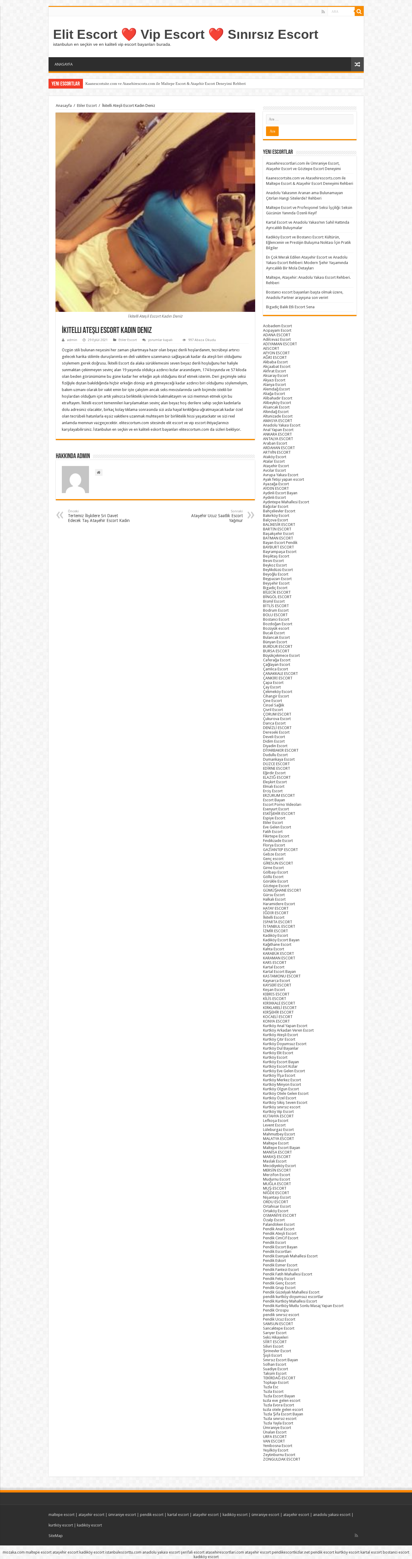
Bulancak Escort (276, 637)
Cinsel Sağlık (273, 705)
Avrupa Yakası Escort (280, 475)
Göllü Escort (273, 876)
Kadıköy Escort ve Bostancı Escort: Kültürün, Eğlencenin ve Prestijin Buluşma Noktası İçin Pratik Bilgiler (308, 242)
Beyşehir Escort (276, 583)
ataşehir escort (91, 1514)
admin (72, 340)
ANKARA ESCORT (277, 434)
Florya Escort (274, 845)
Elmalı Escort (273, 786)
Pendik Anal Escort (278, 1229)
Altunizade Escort (278, 416)
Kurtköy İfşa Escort (279, 1075)
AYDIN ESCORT (276, 488)
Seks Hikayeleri (275, 1337)
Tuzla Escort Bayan (279, 1396)
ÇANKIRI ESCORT (278, 678)
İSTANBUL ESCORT (279, 926)
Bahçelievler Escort (279, 511)
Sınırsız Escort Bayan (280, 1360)
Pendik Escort (274, 1242)
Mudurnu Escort (276, 1179)
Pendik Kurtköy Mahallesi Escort (290, 1301)
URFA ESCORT (275, 1436)
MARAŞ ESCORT (277, 1156)
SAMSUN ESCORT (278, 1323)
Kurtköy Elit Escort (278, 1053)
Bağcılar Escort (275, 506)
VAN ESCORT (274, 1441)
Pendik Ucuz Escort (279, 1319)
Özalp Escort (274, 1220)
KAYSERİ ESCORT (277, 985)
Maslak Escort (275, 1161)
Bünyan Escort (275, 642)
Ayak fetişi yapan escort (283, 479)
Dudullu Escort (275, 755)
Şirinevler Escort (277, 1351)
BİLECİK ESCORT (277, 592)
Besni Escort (273, 560)
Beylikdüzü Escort (278, 569)
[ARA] (359, 11)
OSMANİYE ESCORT (279, 1215)
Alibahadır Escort (277, 398)
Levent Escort (274, 1125)
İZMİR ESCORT (275, 931)
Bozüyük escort (276, 628)
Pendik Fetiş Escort (279, 1278)
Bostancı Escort (276, 619)
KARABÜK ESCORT (278, 953)
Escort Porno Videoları (282, 804)
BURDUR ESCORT (278, 646)
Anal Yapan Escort (278, 429)
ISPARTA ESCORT (277, 922)
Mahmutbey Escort (279, 1134)
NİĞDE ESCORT (276, 1193)
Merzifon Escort (276, 1174)
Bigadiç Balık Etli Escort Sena (290, 307)
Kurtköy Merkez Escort (282, 1080)
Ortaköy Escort (275, 1211)
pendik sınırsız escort (281, 1314)
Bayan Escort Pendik (280, 542)
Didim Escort (274, 741)
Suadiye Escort (275, 1369)
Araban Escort (275, 443)
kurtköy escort (61, 1525)
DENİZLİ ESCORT (277, 727)
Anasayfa (64, 105)
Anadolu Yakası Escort (281, 425)
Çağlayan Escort (276, 664)
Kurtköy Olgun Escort (281, 1089)
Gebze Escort (274, 854)
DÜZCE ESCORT (276, 764)
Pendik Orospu (276, 1310)
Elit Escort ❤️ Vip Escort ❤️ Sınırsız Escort (185, 34)
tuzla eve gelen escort (281, 1400)
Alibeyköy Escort (277, 402)
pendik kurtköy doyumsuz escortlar (293, 1296)
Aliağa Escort (274, 393)
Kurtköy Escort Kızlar (280, 1066)
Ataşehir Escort (276, 466)
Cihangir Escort (276, 696)
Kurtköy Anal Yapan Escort (285, 1025)
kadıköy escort (235, 1514)
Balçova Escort (275, 520)
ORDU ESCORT (275, 1202)
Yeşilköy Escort (275, 1450)
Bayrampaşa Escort (279, 551)
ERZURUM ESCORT (279, 795)
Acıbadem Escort (277, 326)
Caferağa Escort (276, 660)
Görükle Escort (275, 881)
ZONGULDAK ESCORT (281, 1459)
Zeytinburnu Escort (279, 1454)
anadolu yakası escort (331, 1514)
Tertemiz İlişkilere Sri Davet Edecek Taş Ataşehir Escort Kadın (99, 516)
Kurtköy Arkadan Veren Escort (288, 1030)
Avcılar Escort (274, 470)
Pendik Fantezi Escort (281, 1269)
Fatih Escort (273, 831)
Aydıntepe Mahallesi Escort (286, 502)
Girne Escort (273, 867)
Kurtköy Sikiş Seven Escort (285, 1102)
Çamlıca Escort (275, 669)
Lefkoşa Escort (275, 1120)
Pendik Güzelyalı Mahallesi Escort (291, 1292)
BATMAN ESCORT (278, 538)
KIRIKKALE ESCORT (279, 1003)
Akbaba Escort (275, 362)
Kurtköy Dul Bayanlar (281, 1048)
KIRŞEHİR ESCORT (278, 1012)
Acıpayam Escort (277, 330)
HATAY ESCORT (276, 908)
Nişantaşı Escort (277, 1197)
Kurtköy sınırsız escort (281, 1107)
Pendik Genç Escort (279, 1283)
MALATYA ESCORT (278, 1138)
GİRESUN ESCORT (278, 863)
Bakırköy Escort (276, 515)
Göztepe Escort (276, 886)
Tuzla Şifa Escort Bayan (283, 1414)
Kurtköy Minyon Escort (282, 1084)
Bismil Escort (274, 601)
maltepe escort (61, 1514)
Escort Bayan (274, 800)
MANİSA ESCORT (277, 1152)
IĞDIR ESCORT (276, 913)
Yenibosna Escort (277, 1445)
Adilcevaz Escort (277, 339)
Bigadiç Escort (275, 587)
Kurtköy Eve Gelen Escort (284, 1071)
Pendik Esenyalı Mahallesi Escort (290, 1256)
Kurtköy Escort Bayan (281, 1062)
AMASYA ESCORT (277, 420)
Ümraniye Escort (277, 1427)
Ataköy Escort (274, 457)
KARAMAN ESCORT (279, 958)
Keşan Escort (274, 989)
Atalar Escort (274, 461)
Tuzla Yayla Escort (278, 1423)
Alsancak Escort (276, 407)
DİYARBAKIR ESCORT (281, 750)
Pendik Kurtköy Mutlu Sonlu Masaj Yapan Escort (303, 1305)
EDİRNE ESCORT (276, 768)
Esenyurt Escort (276, 809)
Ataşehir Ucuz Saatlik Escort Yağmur (217, 516)
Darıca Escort (274, 723)
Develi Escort (274, 736)
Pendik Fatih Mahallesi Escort (287, 1274)
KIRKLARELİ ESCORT (280, 1007)
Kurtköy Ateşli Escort (280, 1035)
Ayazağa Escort (276, 484)
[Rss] (323, 11)
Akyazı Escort (274, 380)
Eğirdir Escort (274, 773)
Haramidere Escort (279, 904)
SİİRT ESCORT (275, 1342)
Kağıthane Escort (277, 944)
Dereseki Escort (276, 732)
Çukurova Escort (277, 718)
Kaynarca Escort (276, 980)
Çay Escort (272, 687)
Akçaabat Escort (276, 366)
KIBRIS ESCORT (276, 994)
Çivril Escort (273, 709)
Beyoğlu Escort (275, 574)
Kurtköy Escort (275, 1057)
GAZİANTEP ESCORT (280, 849)
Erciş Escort (273, 791)
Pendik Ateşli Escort (279, 1233)
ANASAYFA (64, 64)
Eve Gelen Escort (277, 827)
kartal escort (178, 1514)
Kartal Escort (273, 967)
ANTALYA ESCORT (278, 438)
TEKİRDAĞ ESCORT (279, 1378)
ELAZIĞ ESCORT (277, 777)
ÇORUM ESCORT (277, 714)
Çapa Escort (273, 682)
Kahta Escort (273, 949)
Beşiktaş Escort (276, 556)
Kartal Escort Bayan (279, 971)
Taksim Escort (275, 1373)
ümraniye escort (122, 1514)
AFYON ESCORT (276, 353)
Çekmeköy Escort (277, 691)
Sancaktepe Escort (278, 1328)
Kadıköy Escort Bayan (281, 940)
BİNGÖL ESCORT (277, 597)
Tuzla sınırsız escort (279, 1418)
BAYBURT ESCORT (278, 547)
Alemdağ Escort (276, 389)
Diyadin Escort (275, 746)
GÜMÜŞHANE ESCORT (282, 890)
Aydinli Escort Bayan (280, 493)
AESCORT (271, 348)
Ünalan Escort (275, 1432)
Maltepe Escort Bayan (281, 1147)
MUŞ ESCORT (275, 1188)
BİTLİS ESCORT (276, 606)
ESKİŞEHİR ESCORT (279, 813)
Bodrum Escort (276, 610)
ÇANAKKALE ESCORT (280, 673)
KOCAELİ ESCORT (278, 1016)
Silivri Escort (273, 1346)
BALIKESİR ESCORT (279, 524)
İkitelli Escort (273, 917)
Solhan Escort (274, 1364)
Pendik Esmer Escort (280, 1265)
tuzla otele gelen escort (283, 1409)
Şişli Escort (272, 1355)
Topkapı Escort (276, 1382)
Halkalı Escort (274, 899)
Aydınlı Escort (274, 497)
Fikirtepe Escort (276, 836)
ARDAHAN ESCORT (279, 448)
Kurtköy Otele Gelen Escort (286, 1093)
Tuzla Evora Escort (278, 1405)
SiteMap (56, 1535)
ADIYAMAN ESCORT (280, 344)
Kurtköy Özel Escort (279, 1098)
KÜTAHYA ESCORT (278, 1116)
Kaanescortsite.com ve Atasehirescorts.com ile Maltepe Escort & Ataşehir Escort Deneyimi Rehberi (165, 83)
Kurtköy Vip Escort (278, 1111)
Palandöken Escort (279, 1224)
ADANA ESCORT (276, 335)
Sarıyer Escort (275, 1333)
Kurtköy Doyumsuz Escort (284, 1044)
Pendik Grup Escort (279, 1287)
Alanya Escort (274, 384)
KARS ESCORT (275, 962)
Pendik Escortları (277, 1251)
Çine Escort (272, 700)
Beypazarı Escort (277, 578)
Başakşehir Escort (278, 533)
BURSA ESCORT (276, 651)
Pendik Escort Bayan (280, 1247)
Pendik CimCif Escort (280, 1238)
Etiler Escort (87, 105)
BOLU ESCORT (275, 615)
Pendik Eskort (274, 1260)
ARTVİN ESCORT (277, 452)
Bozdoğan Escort (277, 624)
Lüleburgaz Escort (278, 1129)
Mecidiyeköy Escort (279, 1165)
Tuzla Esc (270, 1387)
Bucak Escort (274, 633)
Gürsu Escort (274, 895)
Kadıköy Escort (275, 935)
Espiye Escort (274, 818)
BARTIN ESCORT (277, 529)
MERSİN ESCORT (277, 1170)
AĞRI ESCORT (275, 357)
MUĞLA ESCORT (277, 1184)
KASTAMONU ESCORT (282, 976)
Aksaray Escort (275, 375)
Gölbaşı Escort (275, 872)
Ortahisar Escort (277, 1206)
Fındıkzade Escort (278, 840)
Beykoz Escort (275, 565)
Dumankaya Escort (279, 759)
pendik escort (151, 1514)
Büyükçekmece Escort (281, 655)
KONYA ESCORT (276, 1021)
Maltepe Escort (276, 1143)
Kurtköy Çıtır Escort (279, 1039)
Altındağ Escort (276, 411)
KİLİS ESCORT (274, 998)
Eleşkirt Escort (275, 782)
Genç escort (273, 858)
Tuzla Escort (273, 1391)
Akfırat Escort (274, 371)
